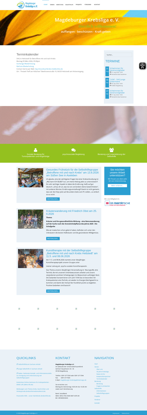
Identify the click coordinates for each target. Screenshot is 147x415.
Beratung (99, 384)
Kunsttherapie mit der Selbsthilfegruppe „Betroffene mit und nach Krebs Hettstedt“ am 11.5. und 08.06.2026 (72, 253)
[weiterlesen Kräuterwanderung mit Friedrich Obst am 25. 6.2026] (30, 219)
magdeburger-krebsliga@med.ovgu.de (73, 380)
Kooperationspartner (103, 376)
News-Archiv (100, 374)
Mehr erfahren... (117, 185)
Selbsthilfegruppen (102, 393)
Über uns (99, 369)
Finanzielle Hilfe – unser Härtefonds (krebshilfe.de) (33, 396)
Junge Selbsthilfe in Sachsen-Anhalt (30, 369)
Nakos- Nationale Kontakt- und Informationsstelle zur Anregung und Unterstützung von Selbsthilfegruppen (34, 375)
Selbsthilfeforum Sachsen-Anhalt (29, 364)
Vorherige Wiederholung (25, 64)
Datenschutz (125, 413)
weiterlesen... (53, 199)
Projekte (79, 4)
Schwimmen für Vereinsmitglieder (117, 69)
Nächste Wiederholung (25, 66)
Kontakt (97, 4)
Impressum (116, 413)
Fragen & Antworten (103, 386)
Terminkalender (101, 379)
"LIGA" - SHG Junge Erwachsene (117, 80)
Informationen (101, 391)
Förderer (88, 4)
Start (46, 4)
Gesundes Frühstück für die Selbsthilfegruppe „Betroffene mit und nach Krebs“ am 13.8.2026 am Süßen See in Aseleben (72, 172)
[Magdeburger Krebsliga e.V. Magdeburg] (27, 5)
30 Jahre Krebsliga (102, 372)
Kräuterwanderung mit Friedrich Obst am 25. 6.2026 (71, 212)
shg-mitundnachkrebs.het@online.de (49, 69)
